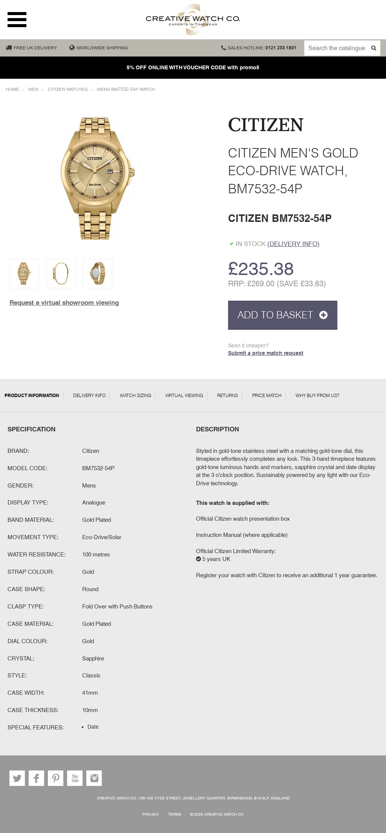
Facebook (36, 778)
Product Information (32, 395)
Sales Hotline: (262, 47)
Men (33, 89)
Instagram (94, 778)
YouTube (75, 778)
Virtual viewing (184, 395)
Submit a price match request (265, 353)
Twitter (17, 778)
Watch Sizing (135, 395)
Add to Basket (276, 315)
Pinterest (55, 778)
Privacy (150, 814)
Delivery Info (89, 395)
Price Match (267, 395)
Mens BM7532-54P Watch (126, 89)
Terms (174, 814)
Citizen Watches (68, 89)
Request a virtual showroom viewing (64, 302)
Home (12, 89)
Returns (227, 395)
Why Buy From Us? (317, 395)
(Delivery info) (293, 244)
